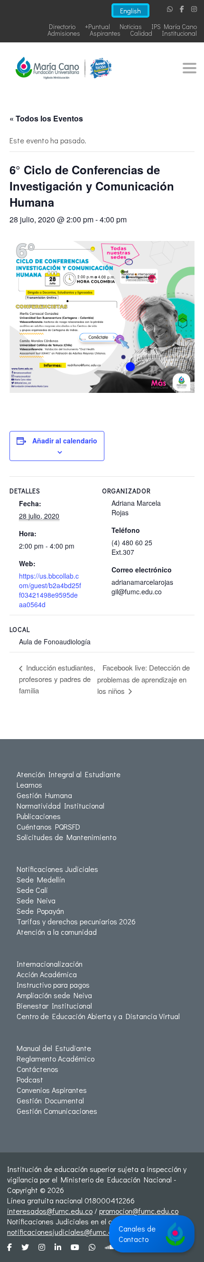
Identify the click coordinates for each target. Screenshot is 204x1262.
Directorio (62, 26)
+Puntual (97, 26)
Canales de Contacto (137, 1233)
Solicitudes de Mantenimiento (66, 837)
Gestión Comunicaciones (57, 1111)
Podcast (30, 1079)
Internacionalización (50, 964)
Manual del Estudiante (54, 1048)
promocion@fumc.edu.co (138, 1211)
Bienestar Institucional (54, 1006)
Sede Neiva (36, 900)
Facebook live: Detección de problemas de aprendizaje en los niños (143, 679)
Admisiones (63, 33)
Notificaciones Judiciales (57, 869)
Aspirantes (105, 33)
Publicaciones (39, 816)
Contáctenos (37, 1069)
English (130, 10)
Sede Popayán (40, 911)
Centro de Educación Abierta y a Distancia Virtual (98, 1016)
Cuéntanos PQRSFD (48, 826)
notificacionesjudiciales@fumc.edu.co (68, 1232)
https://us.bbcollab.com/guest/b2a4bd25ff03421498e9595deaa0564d (50, 590)
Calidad (141, 33)
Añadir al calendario (64, 440)
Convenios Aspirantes (52, 1090)
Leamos (29, 785)
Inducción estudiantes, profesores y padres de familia (57, 678)
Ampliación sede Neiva (54, 995)
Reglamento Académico (55, 1058)
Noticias (131, 26)
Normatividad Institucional (60, 806)
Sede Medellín (41, 879)
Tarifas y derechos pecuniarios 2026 (76, 921)
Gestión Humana (44, 795)
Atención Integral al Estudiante (69, 774)
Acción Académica (47, 974)
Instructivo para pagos (53, 985)
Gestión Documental (50, 1100)
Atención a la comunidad (57, 932)
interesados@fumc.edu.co (50, 1211)
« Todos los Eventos (46, 118)
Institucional (179, 33)
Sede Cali (32, 890)
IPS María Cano (174, 26)
